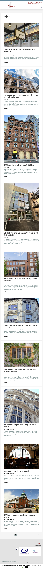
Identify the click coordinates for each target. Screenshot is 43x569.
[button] (41, 7)
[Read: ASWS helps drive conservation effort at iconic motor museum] (21, 500)
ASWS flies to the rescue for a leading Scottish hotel (19, 165)
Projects (5, 53)
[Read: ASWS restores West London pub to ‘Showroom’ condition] (21, 310)
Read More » (6, 62)
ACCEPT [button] (26, 567)
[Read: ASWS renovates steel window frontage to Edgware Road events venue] (21, 264)
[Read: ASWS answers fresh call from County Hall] (21, 456)
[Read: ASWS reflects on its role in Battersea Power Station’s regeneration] (21, 35)
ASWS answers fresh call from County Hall (16, 471)
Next (39, 534)
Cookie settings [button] (20, 567)
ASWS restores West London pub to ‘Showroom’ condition (20, 326)
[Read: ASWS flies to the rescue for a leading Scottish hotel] (21, 138)
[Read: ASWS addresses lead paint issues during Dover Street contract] (21, 405)
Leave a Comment (6, 283)
